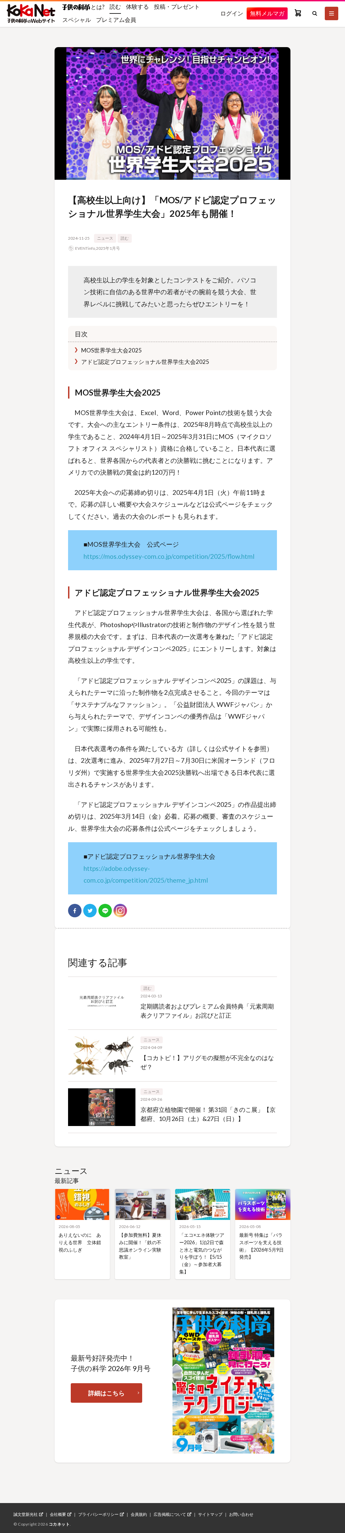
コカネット (59, 1524)
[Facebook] (75, 910)
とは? (97, 6)
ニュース (105, 238)
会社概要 (58, 1514)
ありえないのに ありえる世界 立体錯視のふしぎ (80, 1242)
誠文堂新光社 (25, 1514)
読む (115, 6)
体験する (137, 6)
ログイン (231, 13)
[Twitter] (90, 910)
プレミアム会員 (116, 19)
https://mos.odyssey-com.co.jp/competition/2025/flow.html (169, 556)
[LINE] (105, 910)
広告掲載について (170, 1514)
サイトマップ (210, 1514)
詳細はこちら (106, 1393)
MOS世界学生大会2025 (111, 350)
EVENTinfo (85, 248)
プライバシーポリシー (98, 1514)
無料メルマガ (267, 13)
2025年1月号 (108, 248)
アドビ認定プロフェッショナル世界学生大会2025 (144, 361)
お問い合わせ (241, 1514)
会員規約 (139, 1514)
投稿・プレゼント (177, 6)
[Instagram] (120, 910)
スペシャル (76, 19)
